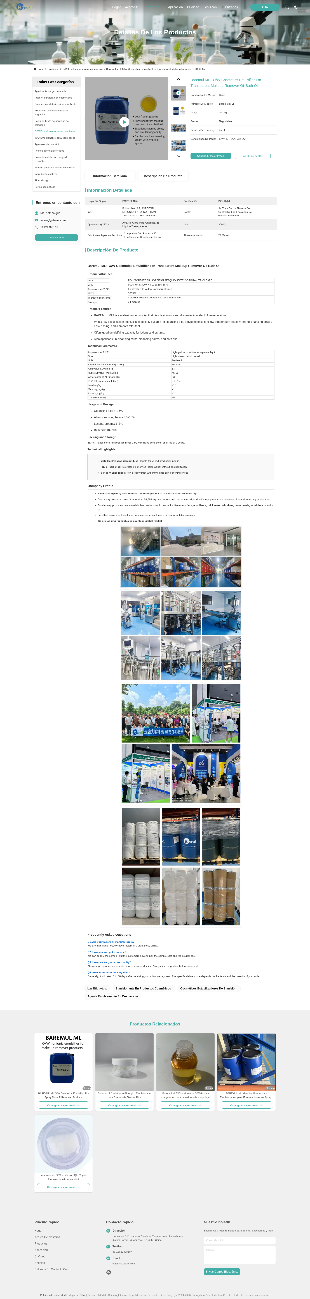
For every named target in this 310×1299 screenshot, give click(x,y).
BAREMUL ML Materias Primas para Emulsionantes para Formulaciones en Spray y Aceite (246, 1095)
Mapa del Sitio (77, 1295)
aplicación (175, 7)
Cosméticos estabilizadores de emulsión (208, 988)
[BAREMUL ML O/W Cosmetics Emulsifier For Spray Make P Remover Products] (63, 1062)
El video (39, 1256)
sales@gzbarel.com (53, 220)
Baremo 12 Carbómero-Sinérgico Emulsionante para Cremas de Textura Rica (124, 1095)
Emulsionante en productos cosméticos (143, 988)
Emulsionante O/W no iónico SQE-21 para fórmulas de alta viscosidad (63, 1177)
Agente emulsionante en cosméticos (112, 996)
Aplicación (41, 1250)
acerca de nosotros (133, 7)
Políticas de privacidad (53, 1295)
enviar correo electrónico (222, 1271)
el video (193, 7)
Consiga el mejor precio (210, 155)
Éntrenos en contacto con (233, 7)
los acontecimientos (212, 7)
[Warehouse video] (126, 118)
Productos (53, 69)
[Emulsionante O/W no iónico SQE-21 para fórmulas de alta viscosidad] (63, 1144)
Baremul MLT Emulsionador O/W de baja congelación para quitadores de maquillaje (185, 1095)
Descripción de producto (163, 176)
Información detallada (110, 176)
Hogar (116, 7)
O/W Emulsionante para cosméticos (82, 69)
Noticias (39, 1262)
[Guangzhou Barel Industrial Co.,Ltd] (25, 7)
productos (154, 7)
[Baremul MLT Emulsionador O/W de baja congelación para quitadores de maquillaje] (185, 1062)
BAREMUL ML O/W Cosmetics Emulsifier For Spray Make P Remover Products (63, 1095)
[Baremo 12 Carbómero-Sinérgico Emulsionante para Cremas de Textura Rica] (124, 1062)
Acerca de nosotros (47, 1237)
